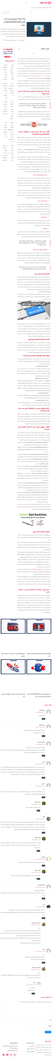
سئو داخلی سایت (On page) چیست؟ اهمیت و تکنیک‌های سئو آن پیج (5, 153)
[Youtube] (7, 1054)
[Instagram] (14, 1054)
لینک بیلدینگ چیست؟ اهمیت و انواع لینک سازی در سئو (5, 130)
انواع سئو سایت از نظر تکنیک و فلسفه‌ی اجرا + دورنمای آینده (5, 90)
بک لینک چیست (43, 76)
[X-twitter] (11, 1054)
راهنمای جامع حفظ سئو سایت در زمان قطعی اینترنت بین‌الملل (5, 72)
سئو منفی (42, 73)
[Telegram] (3, 1054)
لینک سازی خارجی (21, 334)
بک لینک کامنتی (25, 507)
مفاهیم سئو (42, 7)
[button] (26, 3)
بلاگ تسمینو (48, 7)
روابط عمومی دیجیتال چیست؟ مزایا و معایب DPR (12, 72)
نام (50, 1020)
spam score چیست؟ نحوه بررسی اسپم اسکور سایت (11, 153)
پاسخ (43, 719)
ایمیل (49, 1026)
